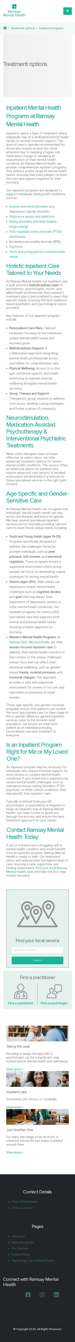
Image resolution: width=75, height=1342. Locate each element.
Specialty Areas (23, 1242)
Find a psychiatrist (20, 1003)
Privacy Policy (21, 1254)
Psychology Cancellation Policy (33, 1261)
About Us (18, 1236)
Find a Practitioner (24, 1202)
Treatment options (23, 28)
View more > (15, 1069)
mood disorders (38, 206)
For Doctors (20, 1248)
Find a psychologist (54, 1003)
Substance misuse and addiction (32, 216)
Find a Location (22, 1208)
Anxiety (14, 206)
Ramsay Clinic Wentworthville (29, 642)
